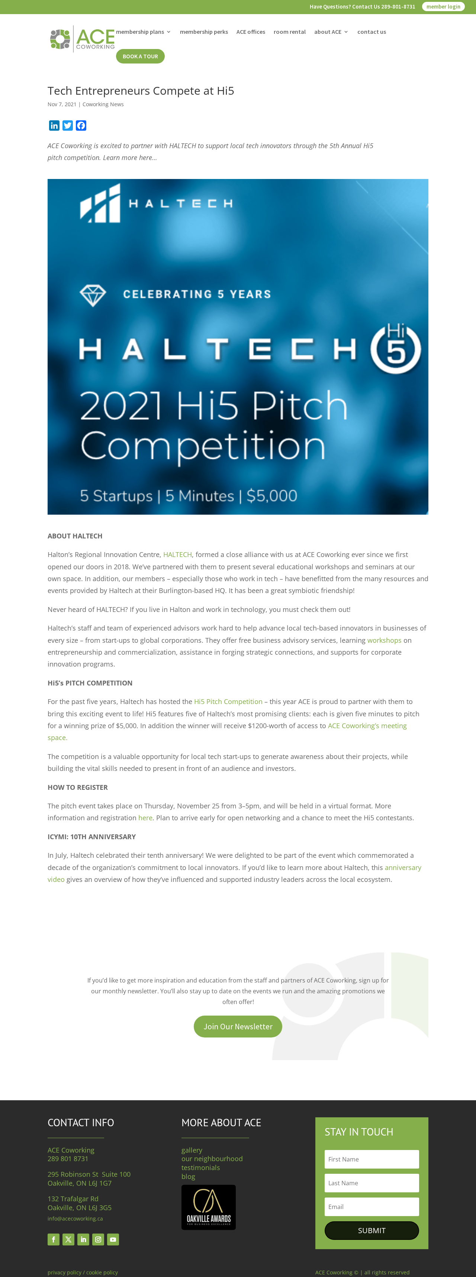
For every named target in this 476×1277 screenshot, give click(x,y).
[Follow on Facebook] (54, 1239)
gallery (191, 1150)
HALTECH (177, 554)
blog (188, 1176)
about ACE (327, 32)
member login (443, 6)
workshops (384, 640)
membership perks (204, 32)
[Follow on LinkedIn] (83, 1239)
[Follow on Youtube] (113, 1239)
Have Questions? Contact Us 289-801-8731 (362, 7)
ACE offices (251, 32)
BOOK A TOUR (140, 56)
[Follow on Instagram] (98, 1239)
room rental (290, 32)
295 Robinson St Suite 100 (89, 1174)
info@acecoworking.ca (75, 1218)
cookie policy (102, 1272)
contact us (371, 32)
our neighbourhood (212, 1158)
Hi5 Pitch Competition (228, 701)
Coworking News (103, 104)
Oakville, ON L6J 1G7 (80, 1183)
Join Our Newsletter (238, 1026)
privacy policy (64, 1272)
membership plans (140, 32)
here (145, 817)
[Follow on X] (68, 1239)
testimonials (200, 1167)
